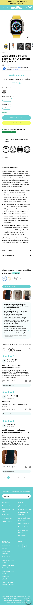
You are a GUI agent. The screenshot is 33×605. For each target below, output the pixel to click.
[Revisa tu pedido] (29, 7)
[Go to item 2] (17, 295)
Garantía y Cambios (8, 255)
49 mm (7, 108)
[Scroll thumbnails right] (28, 294)
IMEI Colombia (22, 535)
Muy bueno (7, 100)
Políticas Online (6, 557)
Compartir (5, 157)
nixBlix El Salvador (7, 521)
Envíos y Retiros (7, 250)
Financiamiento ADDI (24, 523)
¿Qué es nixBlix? (22, 506)
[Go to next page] (28, 477)
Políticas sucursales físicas (7, 572)
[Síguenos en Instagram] (20, 546)
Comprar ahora (16, 123)
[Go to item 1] (7, 295)
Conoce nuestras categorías (23, 513)
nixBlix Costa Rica (7, 518)
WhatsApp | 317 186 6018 (8, 510)
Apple (3, 52)
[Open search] (4, 350)
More (21, 279)
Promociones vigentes (6, 547)
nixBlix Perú (5, 514)
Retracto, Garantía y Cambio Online (8, 567)
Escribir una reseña (10, 286)
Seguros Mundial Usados (23, 531)
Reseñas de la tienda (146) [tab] (10, 344)
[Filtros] (9, 350)
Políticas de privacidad (5, 578)
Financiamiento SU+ (24, 527)
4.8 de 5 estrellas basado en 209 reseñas (16, 79)
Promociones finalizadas (6, 552)
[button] (9, 457)
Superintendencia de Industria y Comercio (8, 583)
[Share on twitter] (30, 381)
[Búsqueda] (7, 7)
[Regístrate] (28, 496)
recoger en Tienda (9, 132)
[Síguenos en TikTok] (24, 546)
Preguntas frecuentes (24, 509)
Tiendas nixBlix (6, 506)
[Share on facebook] (26, 381)
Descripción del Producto (10, 167)
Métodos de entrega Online (8, 561)
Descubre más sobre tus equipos (24, 519)
